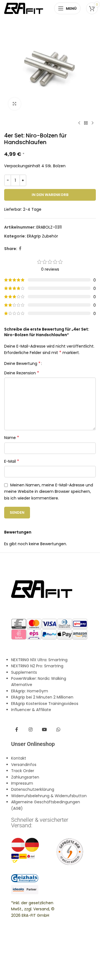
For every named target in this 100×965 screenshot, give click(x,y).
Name (11, 438)
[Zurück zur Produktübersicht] (85, 123)
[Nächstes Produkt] (92, 123)
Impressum (22, 783)
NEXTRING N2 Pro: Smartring (37, 666)
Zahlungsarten (25, 777)
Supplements (24, 672)
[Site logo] (23, 8)
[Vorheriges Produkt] (79, 123)
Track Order (22, 771)
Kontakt (18, 758)
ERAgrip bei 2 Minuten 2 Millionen (42, 697)
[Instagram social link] (30, 729)
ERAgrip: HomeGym (29, 691)
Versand (41, 909)
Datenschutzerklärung (32, 789)
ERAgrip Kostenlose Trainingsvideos (44, 703)
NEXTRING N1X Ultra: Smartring (39, 660)
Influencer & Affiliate (31, 709)
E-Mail (11, 461)
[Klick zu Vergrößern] (14, 104)
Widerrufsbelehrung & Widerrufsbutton (49, 796)
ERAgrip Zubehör (42, 236)
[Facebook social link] (20, 248)
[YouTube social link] (44, 729)
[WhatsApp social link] (58, 729)
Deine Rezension (21, 373)
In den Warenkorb (50, 194)
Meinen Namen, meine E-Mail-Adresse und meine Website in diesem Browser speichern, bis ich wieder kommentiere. (48, 491)
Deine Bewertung (22, 363)
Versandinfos (23, 764)
